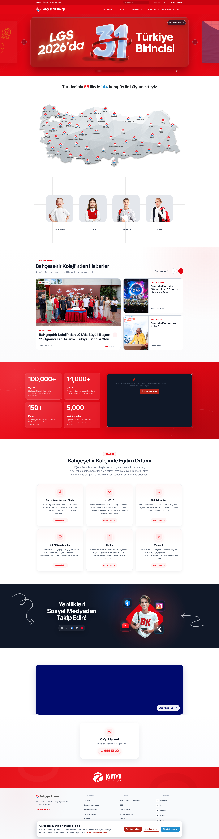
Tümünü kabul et (170, 829)
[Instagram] (61, 628)
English (157, 2)
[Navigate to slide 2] (109, 346)
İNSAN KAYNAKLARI (170, 9)
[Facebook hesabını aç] (128, 603)
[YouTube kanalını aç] (126, 626)
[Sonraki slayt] (195, 42)
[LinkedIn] (76, 628)
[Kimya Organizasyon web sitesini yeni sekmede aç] (109, 777)
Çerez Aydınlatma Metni (97, 832)
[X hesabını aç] (161, 630)
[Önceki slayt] (24, 42)
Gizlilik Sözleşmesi (55, 2)
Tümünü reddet (133, 829)
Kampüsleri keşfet (42, 809)
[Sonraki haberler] (180, 271)
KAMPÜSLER (153, 9)
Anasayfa (38, 2)
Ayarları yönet (151, 829)
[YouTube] (82, 628)
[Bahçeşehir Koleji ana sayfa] (50, 9)
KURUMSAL (108, 9)
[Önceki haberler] (174, 271)
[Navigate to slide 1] (106, 346)
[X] (66, 628)
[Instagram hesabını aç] (161, 604)
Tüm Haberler (160, 271)
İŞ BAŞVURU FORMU (176, 2)
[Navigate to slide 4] (113, 346)
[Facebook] (71, 628)
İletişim (45, 2)
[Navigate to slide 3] (111, 346)
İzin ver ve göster (149, 391)
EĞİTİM (121, 9)
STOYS (164, 2)
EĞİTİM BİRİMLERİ (135, 9)
